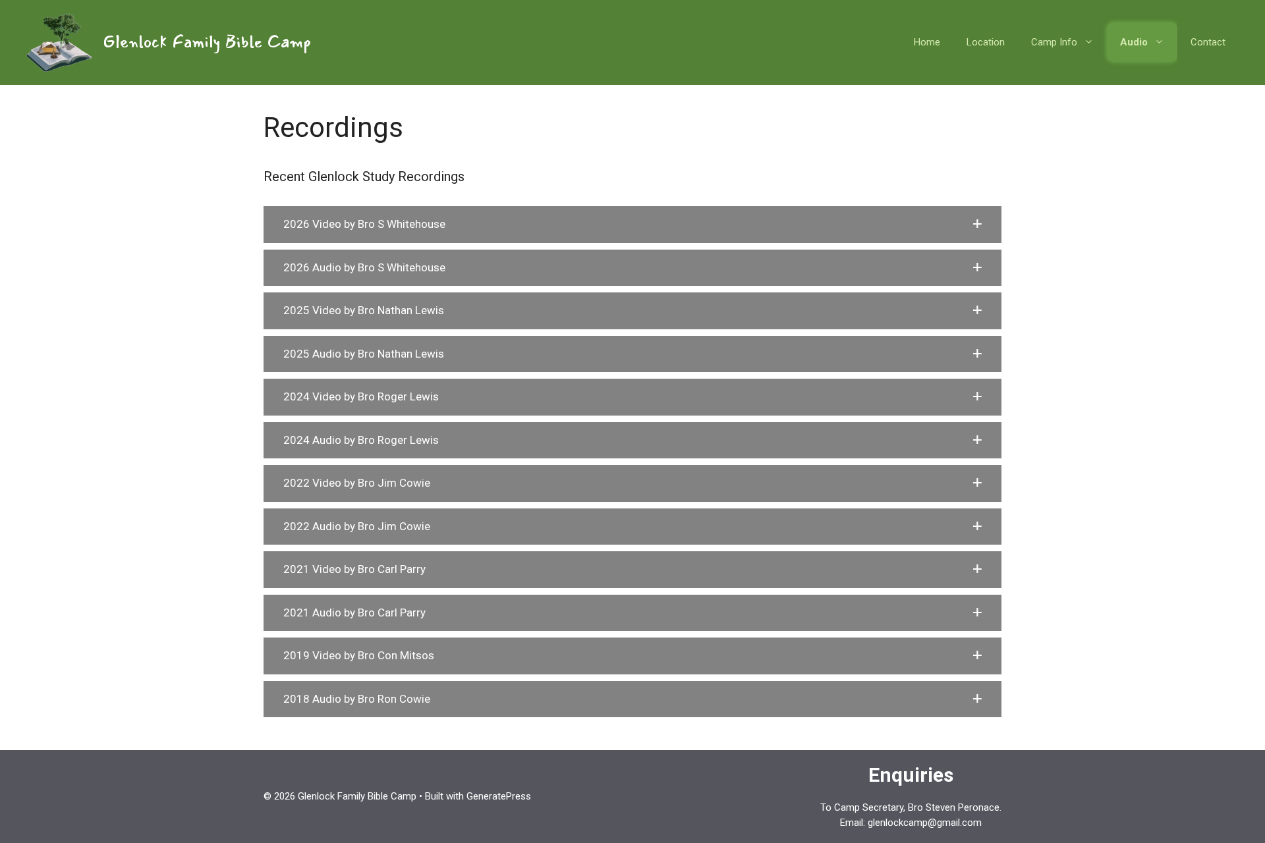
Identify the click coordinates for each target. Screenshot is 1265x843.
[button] (632, 224)
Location (986, 42)
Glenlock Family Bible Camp (207, 41)
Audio (1134, 42)
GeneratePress (498, 796)
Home (927, 42)
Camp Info (1054, 42)
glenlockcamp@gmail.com (925, 823)
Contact (1208, 42)
